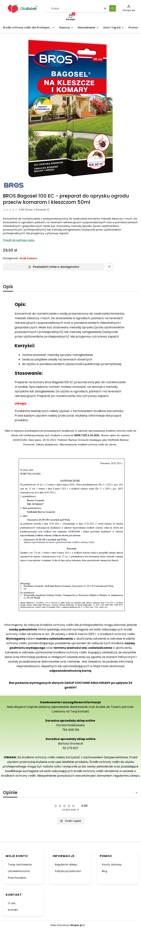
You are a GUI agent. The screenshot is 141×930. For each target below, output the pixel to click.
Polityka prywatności (68, 871)
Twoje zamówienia (20, 864)
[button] (112, 8)
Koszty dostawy (112, 864)
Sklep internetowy (66, 925)
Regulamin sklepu (66, 864)
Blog (104, 871)
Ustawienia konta (19, 871)
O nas (11, 903)
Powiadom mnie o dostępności (56, 267)
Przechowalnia (17, 878)
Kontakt (13, 910)
